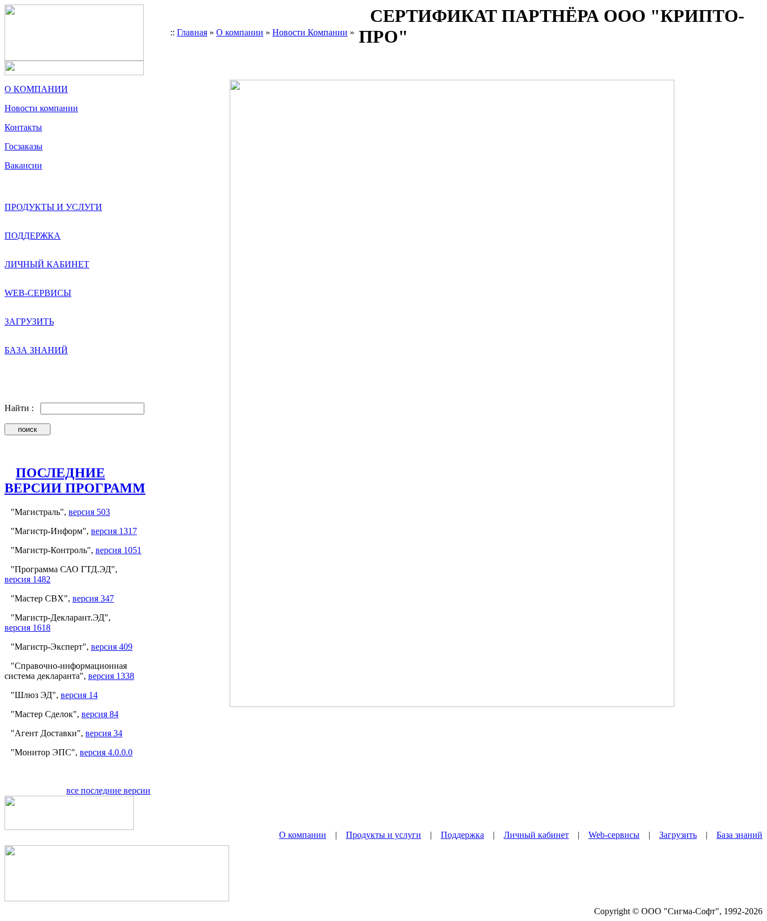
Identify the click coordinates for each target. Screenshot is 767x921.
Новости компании (41, 108)
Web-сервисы (614, 835)
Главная (192, 32)
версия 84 (99, 714)
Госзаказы (23, 146)
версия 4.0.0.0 (106, 752)
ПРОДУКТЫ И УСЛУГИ (53, 207)
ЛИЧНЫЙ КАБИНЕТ (46, 264)
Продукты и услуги (383, 835)
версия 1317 (114, 531)
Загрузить (678, 835)
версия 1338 (111, 676)
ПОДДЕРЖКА (32, 235)
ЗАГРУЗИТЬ (29, 321)
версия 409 (112, 646)
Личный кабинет (536, 835)
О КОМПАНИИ (36, 89)
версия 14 (79, 695)
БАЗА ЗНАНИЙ (36, 350)
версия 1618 (27, 627)
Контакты (23, 127)
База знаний (739, 835)
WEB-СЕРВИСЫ (37, 293)
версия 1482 (27, 579)
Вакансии (23, 165)
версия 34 (103, 733)
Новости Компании (310, 32)
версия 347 (93, 598)
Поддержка (462, 835)
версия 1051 (118, 550)
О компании (239, 32)
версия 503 (89, 512)
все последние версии (108, 790)
